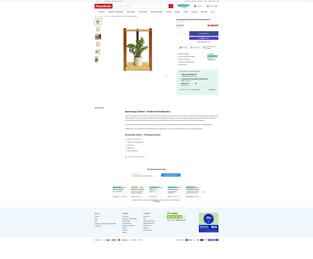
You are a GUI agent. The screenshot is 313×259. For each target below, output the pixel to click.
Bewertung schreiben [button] (170, 175)
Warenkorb (213, 6)
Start (96, 16)
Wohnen (168, 12)
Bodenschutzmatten (157, 12)
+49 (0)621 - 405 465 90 (196, 1)
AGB (144, 218)
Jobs (96, 221)
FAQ (96, 219)
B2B (217, 1)
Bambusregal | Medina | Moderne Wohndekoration (124, 16)
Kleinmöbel (107, 16)
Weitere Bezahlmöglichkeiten (204, 41)
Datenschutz (147, 225)
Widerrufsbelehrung (149, 221)
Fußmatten (101, 12)
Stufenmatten (131, 12)
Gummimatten (143, 12)
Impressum (146, 216)
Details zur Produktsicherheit (136, 157)
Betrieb (186, 12)
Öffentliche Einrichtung (117, 1)
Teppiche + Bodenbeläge (115, 12)
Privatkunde (98, 1)
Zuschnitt (194, 12)
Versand (145, 228)
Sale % (213, 12)
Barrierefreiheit (147, 230)
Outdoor (177, 12)
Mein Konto (199, 6)
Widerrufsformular (148, 223)
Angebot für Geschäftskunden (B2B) (105, 223)
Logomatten (98, 226)
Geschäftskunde (107, 1)
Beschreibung (99, 108)
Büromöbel (204, 12)
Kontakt (205, 1)
